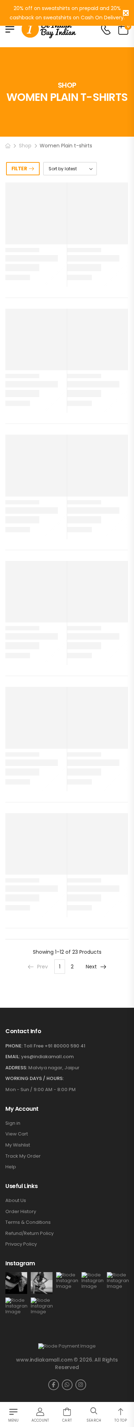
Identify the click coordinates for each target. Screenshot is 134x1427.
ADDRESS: (16, 1067)
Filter (19, 168)
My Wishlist (17, 1145)
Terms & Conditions (28, 1222)
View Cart (16, 1134)
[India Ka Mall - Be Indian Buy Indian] (48, 29)
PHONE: (14, 1045)
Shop (25, 145)
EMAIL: (12, 1056)
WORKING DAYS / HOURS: (34, 1078)
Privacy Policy (21, 1244)
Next (91, 966)
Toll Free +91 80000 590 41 (54, 1045)
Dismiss (126, 13)
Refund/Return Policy (29, 1233)
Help (10, 1167)
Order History (20, 1212)
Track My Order (23, 1156)
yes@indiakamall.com (47, 1056)
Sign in (12, 1123)
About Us (15, 1200)
